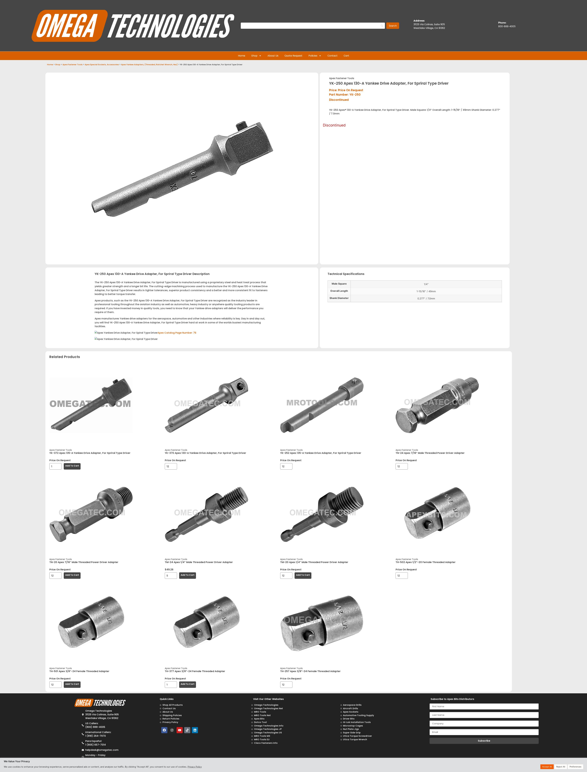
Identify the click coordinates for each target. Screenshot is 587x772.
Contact (332, 55)
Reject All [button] (560, 766)
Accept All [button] (547, 766)
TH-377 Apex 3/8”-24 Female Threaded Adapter (195, 671)
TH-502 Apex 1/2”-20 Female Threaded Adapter (426, 562)
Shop (254, 55)
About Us (273, 55)
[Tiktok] (187, 730)
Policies (312, 55)
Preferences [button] (575, 766)
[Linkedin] (195, 730)
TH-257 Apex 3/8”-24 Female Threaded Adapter (310, 671)
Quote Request (293, 55)
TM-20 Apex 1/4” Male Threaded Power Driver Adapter (314, 562)
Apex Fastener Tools (73, 64)
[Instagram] (172, 730)
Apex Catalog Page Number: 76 (177, 333)
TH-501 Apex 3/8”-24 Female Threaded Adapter (79, 671)
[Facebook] (164, 730)
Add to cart (72, 465)
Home (241, 55)
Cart (346, 55)
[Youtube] (180, 730)
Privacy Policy (195, 766)
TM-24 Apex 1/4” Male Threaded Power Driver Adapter (199, 562)
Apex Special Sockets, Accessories (102, 64)
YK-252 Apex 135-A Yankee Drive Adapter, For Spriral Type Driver (320, 453)
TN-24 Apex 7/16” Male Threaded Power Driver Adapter (430, 453)
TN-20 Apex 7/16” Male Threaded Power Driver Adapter (83, 562)
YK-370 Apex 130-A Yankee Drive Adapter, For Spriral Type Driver (205, 453)
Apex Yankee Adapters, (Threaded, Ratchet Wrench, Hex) (149, 64)
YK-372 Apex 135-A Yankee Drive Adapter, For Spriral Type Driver (89, 453)
